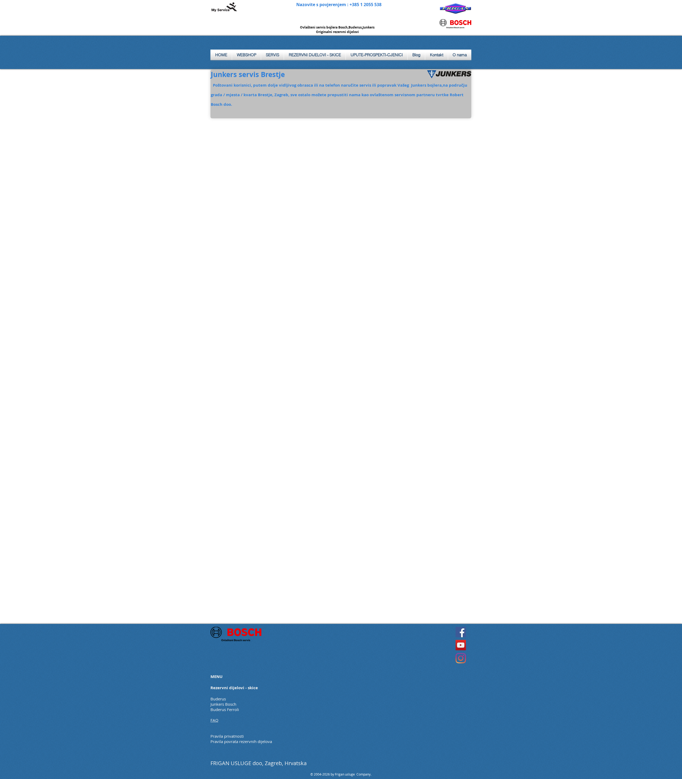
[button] (272, 55)
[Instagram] (461, 658)
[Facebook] (461, 632)
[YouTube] (461, 645)
